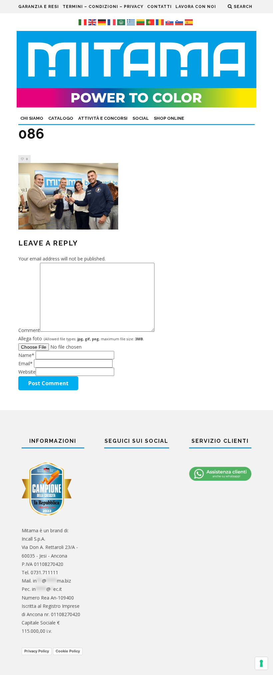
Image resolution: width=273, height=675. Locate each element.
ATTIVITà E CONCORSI (103, 118)
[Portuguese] (151, 22)
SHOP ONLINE (169, 118)
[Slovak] (170, 22)
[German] (103, 22)
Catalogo (60, 118)
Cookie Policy (68, 651)
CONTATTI (159, 6)
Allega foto (81, 338)
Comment (29, 330)
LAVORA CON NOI (195, 6)
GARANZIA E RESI (38, 6)
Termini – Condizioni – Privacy (103, 6)
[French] (112, 22)
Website (27, 372)
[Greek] (131, 22)
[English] (93, 22)
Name (26, 355)
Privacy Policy (36, 651)
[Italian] (83, 22)
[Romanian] (160, 22)
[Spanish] (189, 22)
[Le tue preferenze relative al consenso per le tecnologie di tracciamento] (261, 663)
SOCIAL (141, 118)
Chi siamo (31, 118)
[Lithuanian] (141, 22)
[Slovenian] (180, 22)
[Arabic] (122, 22)
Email (25, 363)
